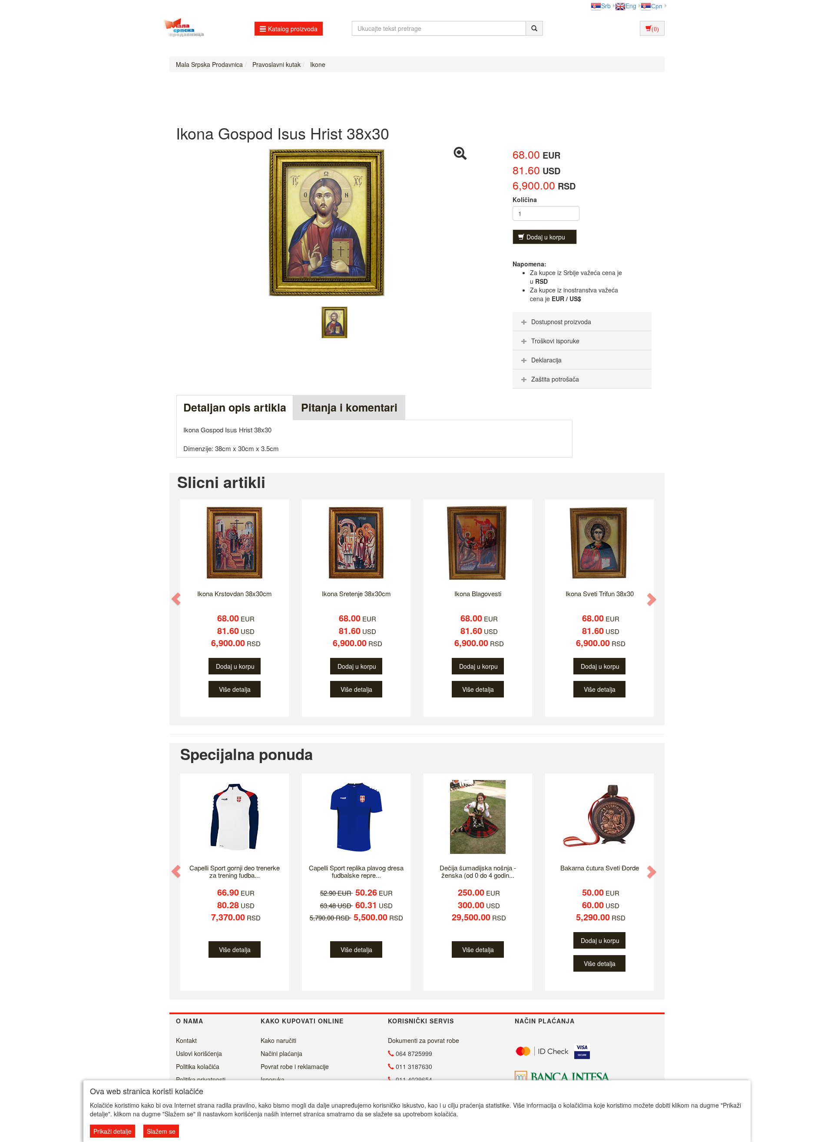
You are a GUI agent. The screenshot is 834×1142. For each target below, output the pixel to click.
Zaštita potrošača (555, 379)
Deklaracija (546, 359)
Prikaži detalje (112, 1131)
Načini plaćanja (281, 1053)
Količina (525, 199)
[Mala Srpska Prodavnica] (181, 28)
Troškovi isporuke (555, 340)
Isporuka (273, 1079)
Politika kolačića (197, 1066)
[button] (176, 599)
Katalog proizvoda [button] (293, 28)
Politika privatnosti (200, 1079)
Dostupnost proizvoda (561, 321)
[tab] (582, 321)
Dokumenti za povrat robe (423, 1040)
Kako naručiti (278, 1040)
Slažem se (161, 1131)
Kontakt (186, 1040)
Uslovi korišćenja (199, 1053)
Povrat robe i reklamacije (295, 1066)
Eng (631, 5)
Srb (606, 5)
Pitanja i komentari (349, 407)
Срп (656, 5)
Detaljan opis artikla (234, 407)
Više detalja (235, 689)
